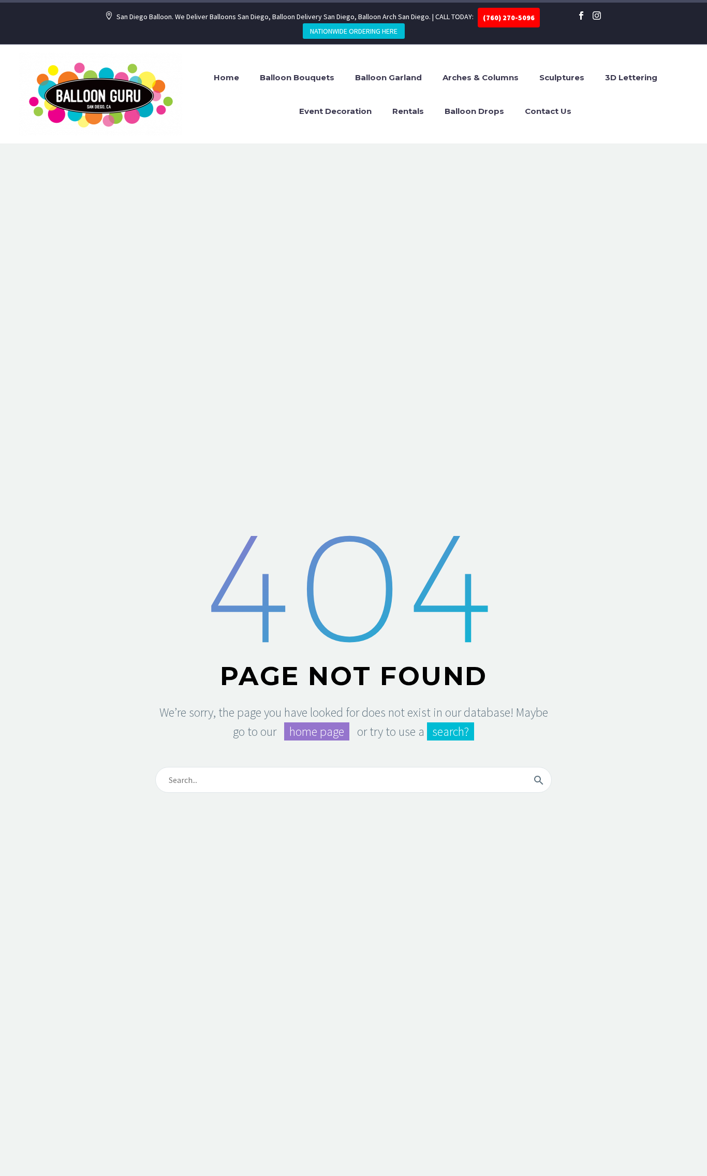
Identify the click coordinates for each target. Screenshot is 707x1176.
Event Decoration (335, 111)
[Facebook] (581, 15)
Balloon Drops (474, 111)
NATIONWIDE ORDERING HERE (353, 31)
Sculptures (561, 77)
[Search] (539, 780)
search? (450, 731)
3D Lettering (631, 77)
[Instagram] (597, 15)
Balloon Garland (388, 77)
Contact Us (548, 111)
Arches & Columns (481, 77)
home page (316, 731)
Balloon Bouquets (297, 77)
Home (226, 77)
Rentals (408, 111)
